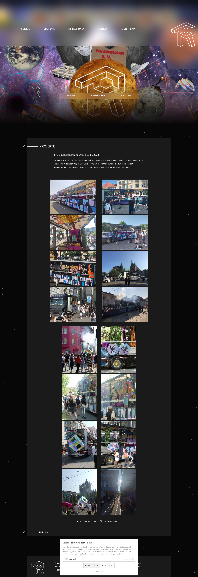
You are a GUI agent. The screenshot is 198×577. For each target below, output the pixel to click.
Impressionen (76, 28)
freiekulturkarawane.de (111, 521)
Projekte (25, 28)
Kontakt (103, 28)
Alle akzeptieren (107, 565)
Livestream (128, 28)
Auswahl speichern (91, 565)
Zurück (43, 532)
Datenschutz (99, 571)
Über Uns (49, 28)
